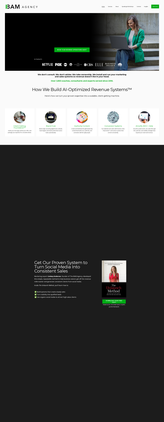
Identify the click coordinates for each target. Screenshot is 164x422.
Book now (155, 6)
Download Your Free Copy (114, 301)
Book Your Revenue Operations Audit (72, 50)
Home (103, 6)
